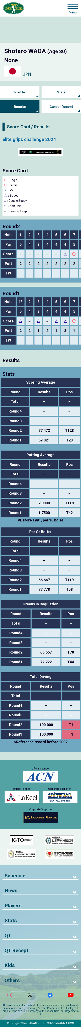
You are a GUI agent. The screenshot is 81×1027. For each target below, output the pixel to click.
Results (20, 107)
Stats (61, 92)
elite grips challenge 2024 (29, 139)
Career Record (61, 107)
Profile (19, 92)
